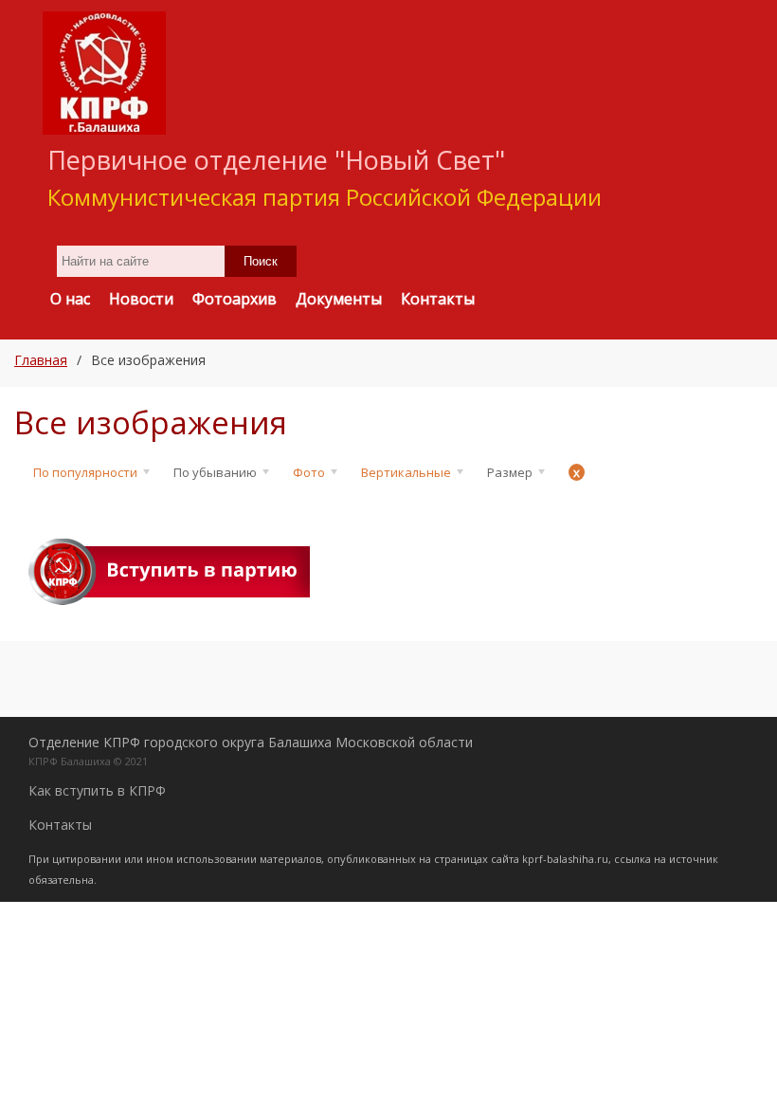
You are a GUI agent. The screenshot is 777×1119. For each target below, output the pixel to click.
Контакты (60, 825)
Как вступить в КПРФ (97, 790)
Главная (40, 360)
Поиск (261, 261)
